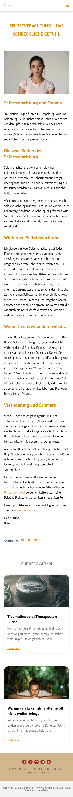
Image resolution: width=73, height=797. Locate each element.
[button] (67, 5)
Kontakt (57, 769)
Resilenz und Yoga (24, 510)
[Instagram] (30, 762)
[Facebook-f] (24, 762)
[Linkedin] (42, 762)
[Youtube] (36, 762)
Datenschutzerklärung (37, 769)
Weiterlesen (13, 648)
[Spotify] (49, 762)
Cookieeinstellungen (37, 772)
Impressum (15, 769)
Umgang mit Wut (14, 492)
